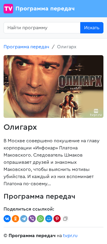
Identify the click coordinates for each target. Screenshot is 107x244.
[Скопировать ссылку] (65, 218)
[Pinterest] (57, 218)
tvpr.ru (70, 235)
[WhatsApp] (40, 218)
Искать (92, 27)
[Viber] (32, 218)
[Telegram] (23, 218)
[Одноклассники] (15, 218)
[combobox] (42, 27)
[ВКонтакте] (7, 218)
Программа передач (45, 9)
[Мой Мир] (48, 218)
